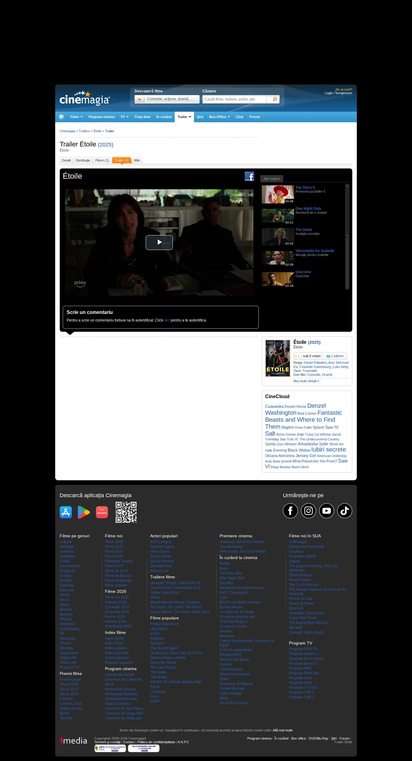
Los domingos (231, 669)
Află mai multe (283, 730)
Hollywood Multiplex (121, 694)
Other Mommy (300, 575)
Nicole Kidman (162, 561)
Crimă (65, 561)
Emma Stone (160, 556)
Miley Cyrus (160, 551)
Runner (226, 664)
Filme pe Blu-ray (118, 576)
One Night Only (308, 208)
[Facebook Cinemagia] (290, 510)
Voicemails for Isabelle (315, 251)
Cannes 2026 (71, 704)
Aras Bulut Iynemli (278, 461)
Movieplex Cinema (120, 689)
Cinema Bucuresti (119, 675)
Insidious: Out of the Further (242, 542)
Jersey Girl (306, 455)
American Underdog (331, 456)
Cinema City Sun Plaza (124, 708)
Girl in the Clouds (234, 703)
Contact (129, 742)
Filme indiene (116, 585)
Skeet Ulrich (300, 467)
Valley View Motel (164, 592)
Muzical (66, 614)
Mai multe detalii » (306, 381)
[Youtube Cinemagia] (326, 510)
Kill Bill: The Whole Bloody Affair (176, 682)
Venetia (66, 718)
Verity (224, 698)
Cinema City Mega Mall (124, 713)
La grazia (158, 691)
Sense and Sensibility (307, 547)
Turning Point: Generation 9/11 (175, 588)
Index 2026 (114, 638)
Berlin (64, 713)
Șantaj (270, 444)
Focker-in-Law (300, 598)
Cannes (66, 699)
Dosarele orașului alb (237, 617)
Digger (294, 561)
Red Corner (307, 413)
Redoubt (227, 636)
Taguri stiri (68, 658)
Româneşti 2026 (118, 626)
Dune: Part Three (303, 618)
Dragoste (67, 571)
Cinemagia (67, 131)
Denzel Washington (295, 409)
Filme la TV (114, 566)
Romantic (67, 624)
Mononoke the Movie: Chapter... (176, 602)
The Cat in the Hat (304, 585)
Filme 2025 (114, 556)
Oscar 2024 (69, 694)
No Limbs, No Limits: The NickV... (177, 607)
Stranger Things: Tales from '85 (175, 583)
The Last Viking (163, 667)
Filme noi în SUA (305, 535)
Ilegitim (287, 427)
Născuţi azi (159, 571)
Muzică (65, 609)
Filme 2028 (114, 542)
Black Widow (299, 450)
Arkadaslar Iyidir (313, 443)
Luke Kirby (340, 367)
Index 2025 (114, 643)
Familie (66, 580)
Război (65, 619)
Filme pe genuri (75, 535)
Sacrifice (227, 583)
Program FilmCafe (304, 673)
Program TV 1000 (303, 688)
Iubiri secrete (328, 449)
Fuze (154, 696)
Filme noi (113, 535)
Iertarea (226, 631)
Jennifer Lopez (162, 547)
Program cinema (102, 117)
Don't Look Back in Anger (240, 602)
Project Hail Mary (164, 624)
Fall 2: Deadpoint (234, 592)
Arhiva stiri (68, 662)
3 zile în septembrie (236, 650)
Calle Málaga (231, 693)
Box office (298, 738)
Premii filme (71, 673)
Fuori (224, 568)
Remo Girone (286, 434)
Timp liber (143, 117)
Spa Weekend (231, 547)
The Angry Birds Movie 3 (309, 623)
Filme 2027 (114, 547)
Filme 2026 (114, 551)
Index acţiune (116, 648)
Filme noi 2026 (117, 597)
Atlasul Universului (235, 674)
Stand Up (67, 638)
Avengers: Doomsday (306, 613)
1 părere (337, 356)
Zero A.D (296, 608)
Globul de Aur (71, 708)
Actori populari (117, 658)
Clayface (296, 551)
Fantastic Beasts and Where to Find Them (303, 419)
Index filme (115, 632)
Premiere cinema (119, 561)
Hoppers (157, 638)
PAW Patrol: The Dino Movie (243, 551)
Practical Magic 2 (234, 621)
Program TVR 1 (301, 692)
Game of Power (301, 603)
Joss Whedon (287, 444)
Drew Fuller (303, 427)
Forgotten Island (302, 556)
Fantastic (67, 585)
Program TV (69, 667)
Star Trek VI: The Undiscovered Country (309, 439)
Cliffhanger (298, 542)
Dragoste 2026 (117, 612)
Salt (270, 433)
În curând (164, 117)
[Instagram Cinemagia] (308, 510)
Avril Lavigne (161, 542)
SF (62, 634)
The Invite (304, 230)
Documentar (70, 566)
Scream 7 (158, 643)
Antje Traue (305, 434)
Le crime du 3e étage (237, 612)
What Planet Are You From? (314, 461)
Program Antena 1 (304, 654)
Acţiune (66, 542)
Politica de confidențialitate (156, 742)
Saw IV (331, 427)
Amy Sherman (338, 362)
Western (66, 648)
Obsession (159, 629)
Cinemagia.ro (85, 98)
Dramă (327, 374)
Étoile (88, 144)
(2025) (105, 145)
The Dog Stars (231, 573)
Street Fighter (300, 580)
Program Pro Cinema (306, 659)
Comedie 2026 (117, 607)
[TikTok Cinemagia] (344, 510)
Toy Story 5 (305, 187)
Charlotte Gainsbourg (315, 367)
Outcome (303, 272)
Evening (280, 450)
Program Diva (300, 678)
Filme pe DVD (116, 571)
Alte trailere (272, 179)
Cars (223, 597)
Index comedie (117, 653)
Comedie (313, 374)
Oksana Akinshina (280, 456)
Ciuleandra (274, 406)
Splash (318, 427)
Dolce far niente (163, 662)
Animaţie (67, 547)
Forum (254, 117)
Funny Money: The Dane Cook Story (180, 612)
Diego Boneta (280, 467)
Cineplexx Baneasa (121, 699)
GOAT (155, 701)
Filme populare (164, 618)
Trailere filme (162, 576)
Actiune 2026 (116, 602)
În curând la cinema (238, 557)
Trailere (84, 131)
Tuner (155, 687)
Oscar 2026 (69, 684)
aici (167, 320)
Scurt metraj (69, 629)
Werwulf (295, 627)
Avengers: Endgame (236, 684)
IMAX (109, 684)
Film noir (67, 590)
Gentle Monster (232, 688)
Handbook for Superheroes (242, 588)
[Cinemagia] (61, 117)
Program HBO (300, 683)
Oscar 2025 (69, 689)
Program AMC (300, 668)
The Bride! (158, 677)
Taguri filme (69, 653)
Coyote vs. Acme (233, 626)
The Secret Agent (164, 648)
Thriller (65, 643)
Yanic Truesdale (305, 371)
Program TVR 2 (301, 697)
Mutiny (225, 563)
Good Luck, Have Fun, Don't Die (176, 653)
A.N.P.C (183, 742)
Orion (154, 597)
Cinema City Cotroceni (123, 679)
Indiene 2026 (116, 621)
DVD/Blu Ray (318, 738)
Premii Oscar (70, 679)
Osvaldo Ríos (161, 566)
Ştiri (200, 117)
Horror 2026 (115, 617)
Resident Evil (230, 655)
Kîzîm (154, 634)
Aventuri (66, 551)
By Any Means (231, 607)
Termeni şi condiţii (107, 742)
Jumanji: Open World (306, 632)
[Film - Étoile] (277, 376)
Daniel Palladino (315, 362)
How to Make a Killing (168, 658)
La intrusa (323, 434)
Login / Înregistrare (338, 93)
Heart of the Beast (234, 659)
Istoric (64, 600)
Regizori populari (119, 662)
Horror (65, 595)
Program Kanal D (303, 663)
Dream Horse (295, 406)
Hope (224, 679)
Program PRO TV (303, 649)
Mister (65, 605)
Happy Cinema (117, 704)
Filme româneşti (118, 580)
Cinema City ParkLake (123, 718)
